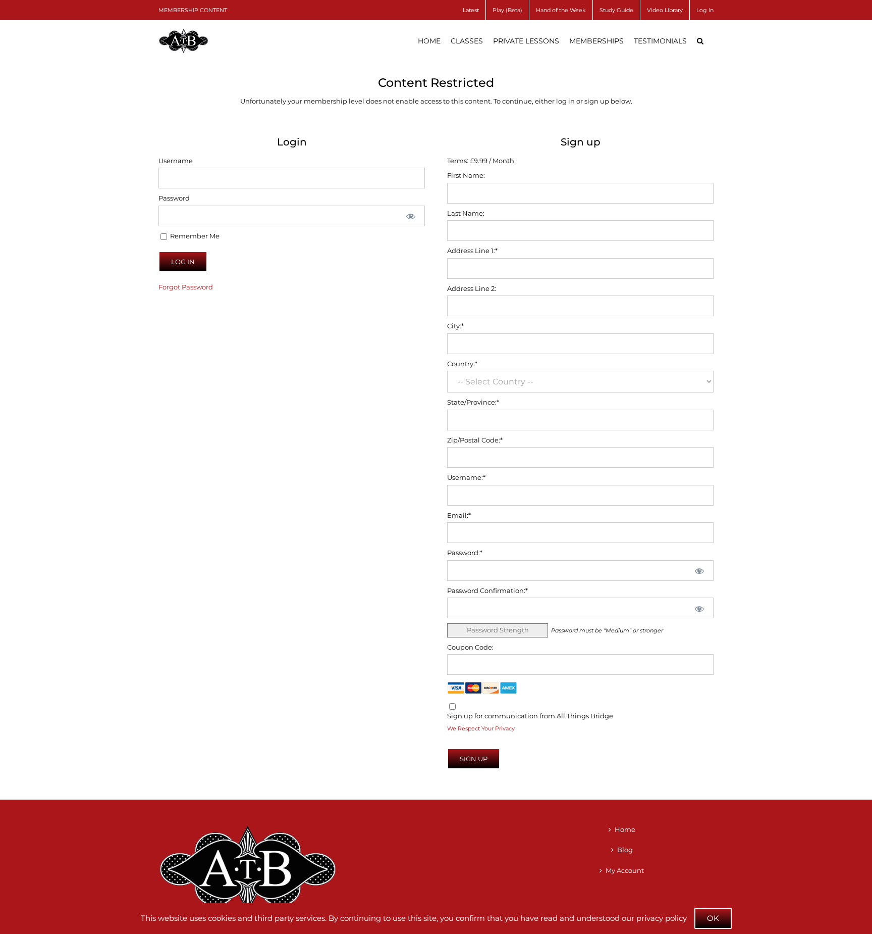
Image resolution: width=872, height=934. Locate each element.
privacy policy (661, 918)
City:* (455, 326)
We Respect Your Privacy (481, 728)
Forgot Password (185, 287)
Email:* (459, 515)
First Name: (466, 175)
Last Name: (465, 213)
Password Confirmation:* (487, 590)
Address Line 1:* (472, 251)
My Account (625, 870)
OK (713, 918)
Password (174, 198)
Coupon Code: (470, 647)
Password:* (464, 553)
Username (175, 161)
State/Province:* (473, 402)
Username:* (466, 477)
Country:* (462, 364)
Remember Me (194, 236)
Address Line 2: (471, 288)
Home (625, 829)
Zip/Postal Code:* (475, 440)
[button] (700, 41)
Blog (625, 850)
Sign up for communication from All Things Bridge (530, 716)
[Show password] (411, 216)
